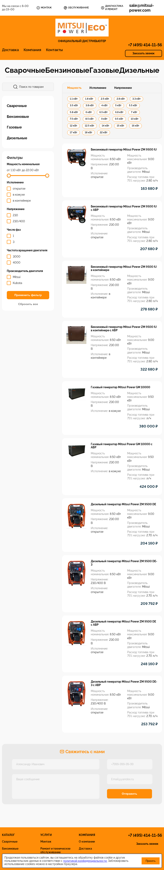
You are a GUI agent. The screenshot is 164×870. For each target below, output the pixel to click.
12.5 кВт (89, 125)
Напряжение (123, 87)
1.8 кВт (89, 98)
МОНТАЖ (46, 7)
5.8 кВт (74, 112)
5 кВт (118, 105)
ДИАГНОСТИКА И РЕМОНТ (114, 8)
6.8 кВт (119, 112)
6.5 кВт (103, 112)
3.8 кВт (90, 105)
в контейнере (22, 200)
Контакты (54, 50)
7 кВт (134, 112)
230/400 (19, 221)
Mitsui (16, 277)
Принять (151, 860)
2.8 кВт (121, 98)
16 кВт (135, 125)
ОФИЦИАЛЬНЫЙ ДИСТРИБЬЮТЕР (82, 41)
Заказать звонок (143, 53)
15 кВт (120, 125)
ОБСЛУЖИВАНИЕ (78, 7)
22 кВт (103, 132)
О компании (87, 841)
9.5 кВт (119, 118)
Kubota (17, 283)
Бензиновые (67, 70)
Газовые (104, 70)
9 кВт (104, 118)
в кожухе (19, 194)
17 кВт (73, 132)
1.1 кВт (74, 98)
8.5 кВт (89, 118)
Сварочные (25, 70)
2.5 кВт (105, 98)
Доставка (10, 50)
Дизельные (139, 70)
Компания (32, 50)
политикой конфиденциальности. (85, 860)
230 (15, 215)
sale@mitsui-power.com (141, 8)
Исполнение (97, 87)
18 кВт (88, 132)
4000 (16, 262)
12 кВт (73, 125)
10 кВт (134, 118)
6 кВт (89, 112)
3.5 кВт (74, 105)
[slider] (9, 176)
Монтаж (45, 841)
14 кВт (105, 125)
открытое (19, 188)
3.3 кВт (136, 98)
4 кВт (104, 105)
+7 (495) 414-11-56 (145, 45)
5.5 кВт (133, 105)
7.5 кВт (74, 118)
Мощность (74, 87)
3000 (16, 256)
